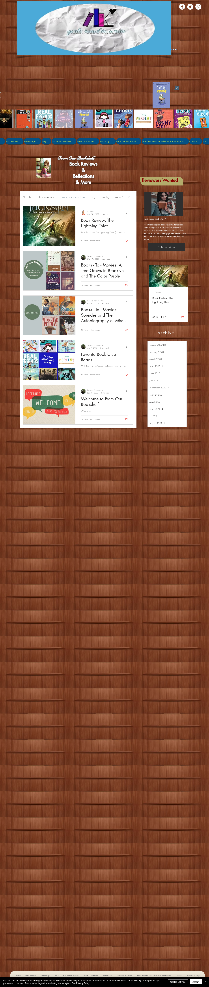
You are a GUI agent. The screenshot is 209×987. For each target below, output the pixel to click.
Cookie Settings (177, 981)
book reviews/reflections (72, 197)
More (118, 197)
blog (93, 197)
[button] (129, 197)
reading (105, 197)
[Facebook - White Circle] (182, 7)
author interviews (45, 197)
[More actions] (127, 213)
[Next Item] (182, 276)
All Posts (27, 197)
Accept (195, 981)
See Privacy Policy (81, 983)
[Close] (205, 982)
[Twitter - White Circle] (190, 7)
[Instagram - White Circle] (198, 7)
